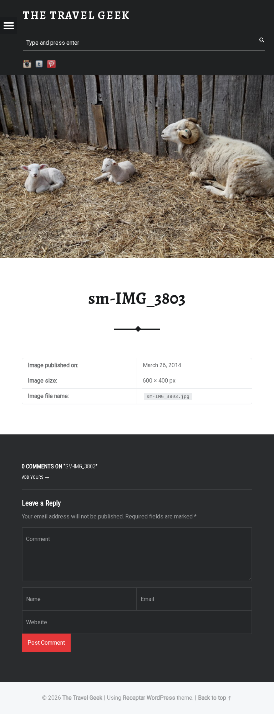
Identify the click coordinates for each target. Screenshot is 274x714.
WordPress (161, 697)
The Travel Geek (82, 697)
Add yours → (35, 477)
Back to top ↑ (215, 697)
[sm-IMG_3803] (137, 79)
